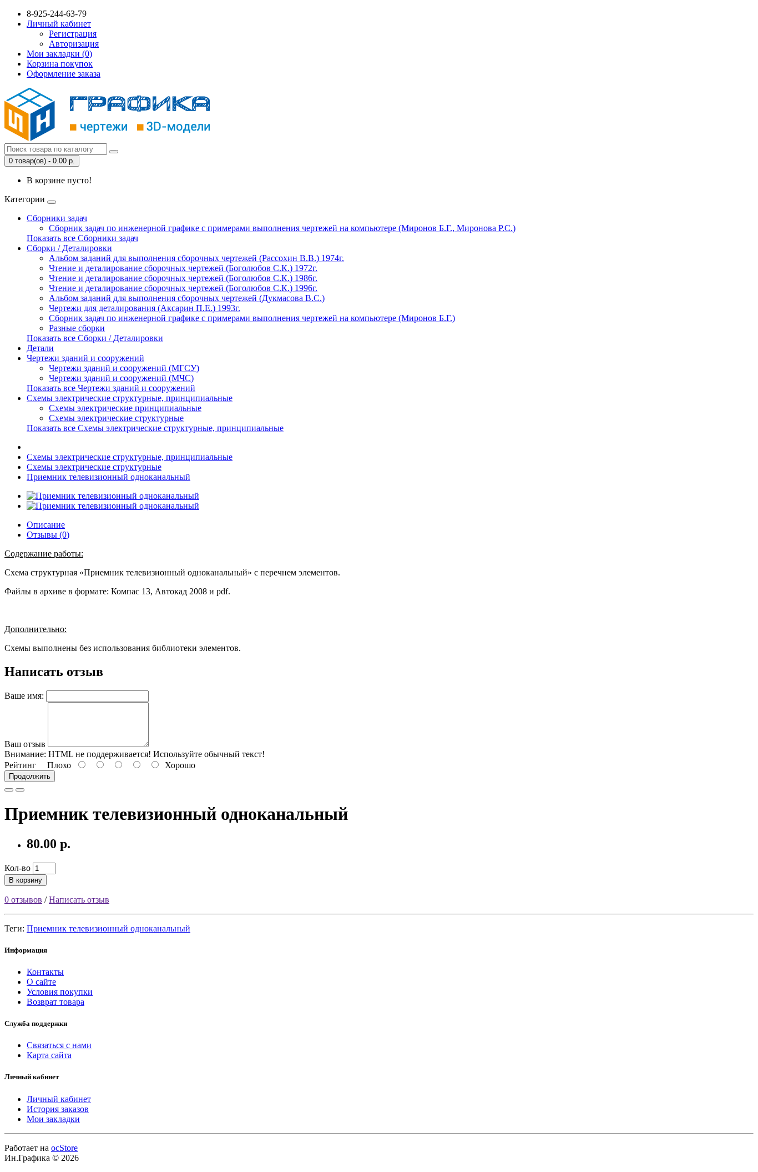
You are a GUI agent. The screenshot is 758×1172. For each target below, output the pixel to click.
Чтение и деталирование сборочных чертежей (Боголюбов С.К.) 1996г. (183, 288)
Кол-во (17, 868)
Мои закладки (53, 1119)
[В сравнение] (20, 790)
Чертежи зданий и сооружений (85, 358)
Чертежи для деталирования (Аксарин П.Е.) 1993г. (144, 308)
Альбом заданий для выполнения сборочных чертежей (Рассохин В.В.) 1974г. (196, 258)
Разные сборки (77, 328)
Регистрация (73, 33)
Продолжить (29, 776)
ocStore (64, 1148)
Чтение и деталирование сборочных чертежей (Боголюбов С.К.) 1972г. (183, 268)
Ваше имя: (24, 695)
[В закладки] (8, 790)
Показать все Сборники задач (82, 238)
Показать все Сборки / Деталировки (95, 338)
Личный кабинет (59, 1099)
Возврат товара (55, 1001)
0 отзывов (23, 899)
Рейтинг (20, 765)
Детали (40, 348)
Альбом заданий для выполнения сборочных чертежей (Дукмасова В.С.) (187, 298)
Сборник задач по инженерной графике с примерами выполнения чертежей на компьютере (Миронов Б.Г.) (252, 318)
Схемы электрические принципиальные (125, 408)
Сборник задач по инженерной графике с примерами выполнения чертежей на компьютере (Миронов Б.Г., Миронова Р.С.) (282, 228)
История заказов (58, 1109)
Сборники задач (57, 218)
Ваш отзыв (25, 744)
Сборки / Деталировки (69, 248)
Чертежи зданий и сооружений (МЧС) (121, 378)
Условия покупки (60, 991)
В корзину (25, 880)
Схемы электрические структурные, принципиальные (130, 398)
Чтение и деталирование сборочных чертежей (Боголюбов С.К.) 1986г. (183, 278)
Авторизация (74, 43)
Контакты (45, 971)
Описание (46, 524)
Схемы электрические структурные (116, 418)
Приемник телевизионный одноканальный (108, 477)
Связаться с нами (59, 1045)
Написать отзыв (79, 899)
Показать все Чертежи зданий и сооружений (111, 388)
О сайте (41, 981)
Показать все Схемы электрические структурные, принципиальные (155, 428)
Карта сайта (49, 1055)
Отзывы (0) (48, 534)
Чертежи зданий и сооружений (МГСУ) (124, 368)
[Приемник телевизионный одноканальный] (113, 495)
